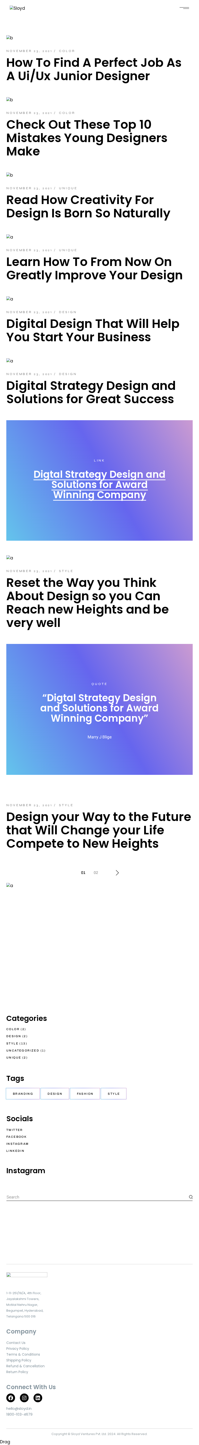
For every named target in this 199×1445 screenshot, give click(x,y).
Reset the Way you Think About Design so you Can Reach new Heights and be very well (87, 602)
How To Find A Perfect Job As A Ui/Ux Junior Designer (94, 69)
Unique (68, 188)
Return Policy (17, 1371)
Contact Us (15, 1342)
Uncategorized (22, 1050)
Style (66, 571)
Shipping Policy (18, 1360)
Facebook (16, 1136)
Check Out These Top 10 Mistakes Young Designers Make (86, 138)
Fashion (85, 1093)
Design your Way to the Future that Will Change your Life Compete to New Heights (98, 830)
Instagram (17, 1144)
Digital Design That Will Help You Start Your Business (93, 330)
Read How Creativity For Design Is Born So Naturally (88, 206)
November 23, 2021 (29, 51)
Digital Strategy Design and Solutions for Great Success (91, 392)
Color (67, 51)
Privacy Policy (17, 1348)
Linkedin (15, 1151)
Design (68, 312)
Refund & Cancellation (25, 1366)
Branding (23, 1093)
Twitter (14, 1130)
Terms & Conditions (23, 1354)
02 (96, 873)
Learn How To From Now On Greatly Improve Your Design (94, 268)
